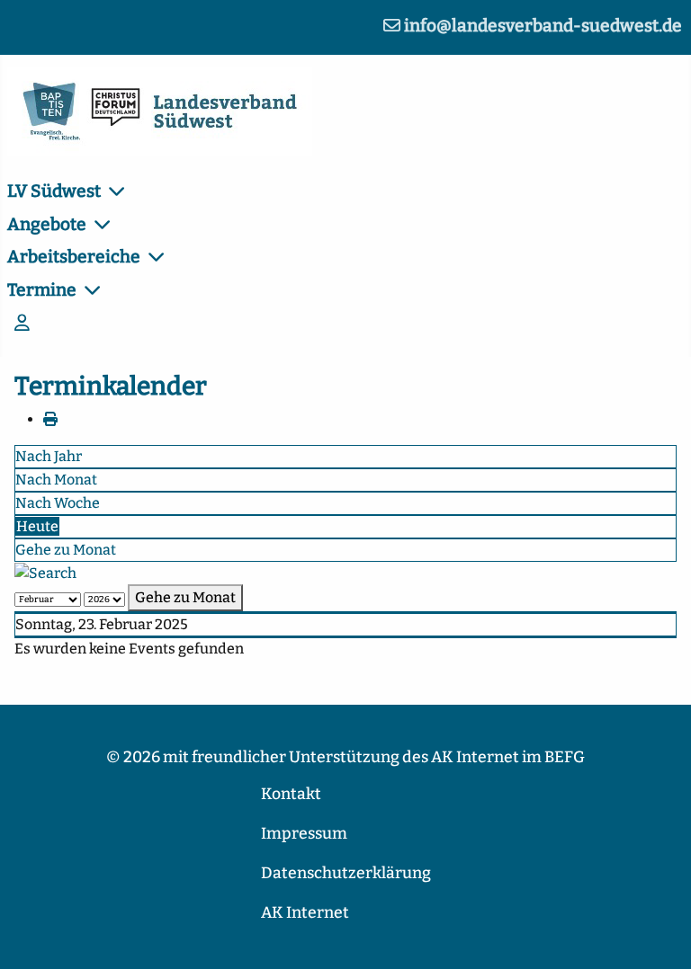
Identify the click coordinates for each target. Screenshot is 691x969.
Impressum (304, 833)
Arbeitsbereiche (73, 256)
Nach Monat (56, 479)
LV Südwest (54, 191)
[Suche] (45, 572)
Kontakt (291, 794)
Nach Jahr (48, 456)
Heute (37, 526)
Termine (41, 290)
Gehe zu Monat (65, 549)
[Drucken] (50, 419)
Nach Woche (57, 502)
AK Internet (305, 912)
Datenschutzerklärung (346, 873)
